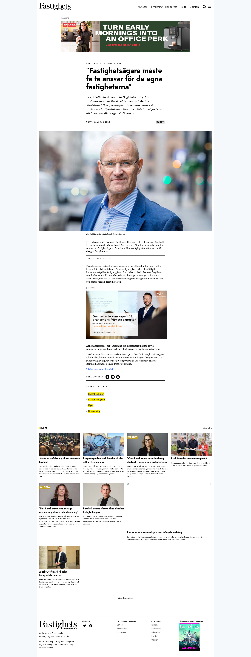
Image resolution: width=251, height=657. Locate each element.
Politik (183, 6)
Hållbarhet (171, 6)
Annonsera (121, 632)
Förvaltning (156, 6)
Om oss (120, 625)
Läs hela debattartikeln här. (100, 369)
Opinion (194, 6)
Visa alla (207, 428)
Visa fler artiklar (125, 598)
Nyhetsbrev (122, 628)
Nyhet (160, 122)
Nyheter (142, 6)
